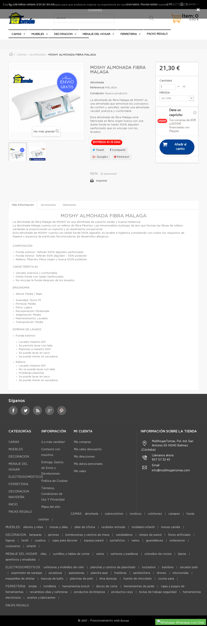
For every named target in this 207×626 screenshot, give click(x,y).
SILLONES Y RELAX (33, 527)
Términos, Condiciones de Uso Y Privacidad (52, 494)
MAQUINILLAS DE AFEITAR (20, 579)
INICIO (13, 504)
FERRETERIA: (15, 586)
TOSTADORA (148, 567)
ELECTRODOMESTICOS (66, 42)
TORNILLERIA (49, 586)
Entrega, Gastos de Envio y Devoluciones (52, 468)
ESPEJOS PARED (94, 540)
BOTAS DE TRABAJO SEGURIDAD (157, 592)
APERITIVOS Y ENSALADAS (20, 559)
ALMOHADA (91, 514)
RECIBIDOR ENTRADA (113, 527)
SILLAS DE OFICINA (84, 527)
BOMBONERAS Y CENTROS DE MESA (87, 535)
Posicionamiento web (105, 621)
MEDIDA (165, 93)
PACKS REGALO (157, 34)
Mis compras (82, 442)
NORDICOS (136, 514)
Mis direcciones (84, 457)
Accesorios (48, 205)
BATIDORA (167, 567)
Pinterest (122, 157)
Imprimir (101, 181)
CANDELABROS (124, 535)
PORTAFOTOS (117, 540)
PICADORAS (55, 573)
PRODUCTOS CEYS (122, 592)
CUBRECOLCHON (114, 514)
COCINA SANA (166, 579)
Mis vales (80, 471)
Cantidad (165, 81)
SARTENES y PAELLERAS (124, 554)
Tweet (99, 150)
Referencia (97, 88)
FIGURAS (10, 540)
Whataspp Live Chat (189, 623)
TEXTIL (24, 540)
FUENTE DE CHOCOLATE (137, 579)
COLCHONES (155, 514)
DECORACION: (15, 535)
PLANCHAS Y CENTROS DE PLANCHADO (112, 567)
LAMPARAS (35, 535)
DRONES (161, 573)
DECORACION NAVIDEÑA (28, 42)
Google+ (102, 157)
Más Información (23, 205)
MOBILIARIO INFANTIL (143, 527)
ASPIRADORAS (76, 573)
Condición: (97, 93)
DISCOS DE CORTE (106, 586)
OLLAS (43, 554)
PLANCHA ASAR (100, 573)
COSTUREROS (12, 546)
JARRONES (53, 535)
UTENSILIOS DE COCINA (158, 554)
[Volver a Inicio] (12, 54)
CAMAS (16, 34)
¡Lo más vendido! (53, 442)
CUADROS (40, 540)
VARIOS (135, 540)
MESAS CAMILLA (170, 527)
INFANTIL (31, 546)
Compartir (118, 150)
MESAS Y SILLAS (59, 527)
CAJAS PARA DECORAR (64, 540)
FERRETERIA (128, 34)
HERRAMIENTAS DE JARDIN (139, 586)
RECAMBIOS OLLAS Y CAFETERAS (49, 592)
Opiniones (69, 205)
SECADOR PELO (189, 567)
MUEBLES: (12, 527)
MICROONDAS (181, 573)
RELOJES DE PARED (150, 535)
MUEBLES (38, 34)
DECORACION (63, 34)
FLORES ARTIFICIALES (179, 535)
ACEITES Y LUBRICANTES (41, 598)
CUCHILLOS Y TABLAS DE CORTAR (71, 554)
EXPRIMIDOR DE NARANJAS (26, 573)
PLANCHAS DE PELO (81, 579)
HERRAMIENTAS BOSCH (76, 586)
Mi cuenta (83, 431)
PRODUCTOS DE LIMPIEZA (89, 592)
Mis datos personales (88, 464)
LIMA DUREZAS (108, 579)
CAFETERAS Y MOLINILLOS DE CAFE (63, 567)
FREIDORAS (120, 573)
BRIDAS (33, 586)
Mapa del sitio (50, 507)
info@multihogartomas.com (171, 470)
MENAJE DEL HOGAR (96, 34)
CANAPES (174, 514)
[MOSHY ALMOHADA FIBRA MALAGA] (17, 154)
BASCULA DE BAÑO (52, 579)
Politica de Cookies (54, 481)
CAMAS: (76, 514)
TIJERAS (182, 554)
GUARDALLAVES (154, 540)
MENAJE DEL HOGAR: (21, 554)
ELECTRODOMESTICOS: (23, 567)
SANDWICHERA (141, 573)
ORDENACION (177, 540)
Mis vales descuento (88, 449)
